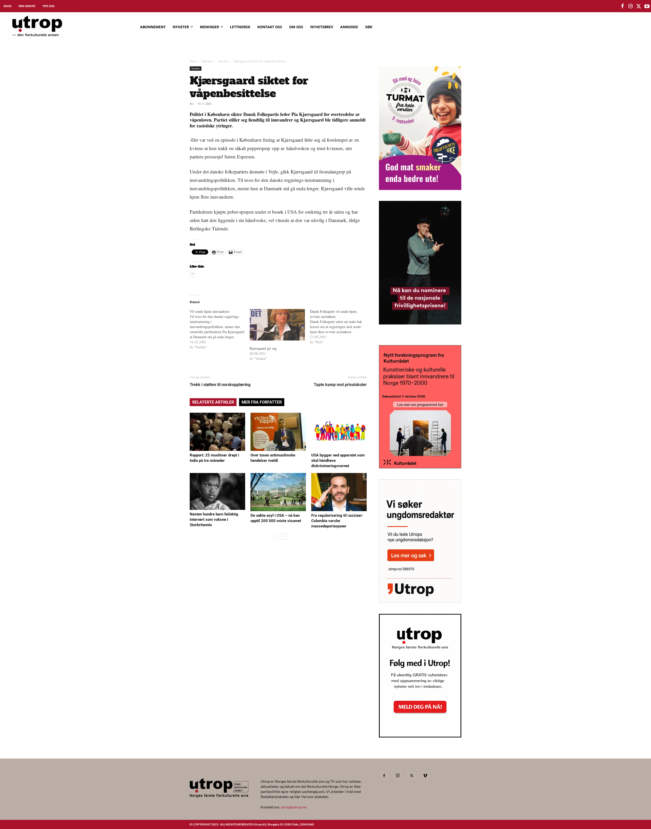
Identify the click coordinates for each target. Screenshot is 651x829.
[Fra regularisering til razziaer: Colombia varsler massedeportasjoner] (339, 492)
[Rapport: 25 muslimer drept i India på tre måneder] (217, 432)
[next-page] (284, 536)
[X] (411, 776)
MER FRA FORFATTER (262, 402)
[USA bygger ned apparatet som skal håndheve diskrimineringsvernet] (339, 432)
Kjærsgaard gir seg (263, 348)
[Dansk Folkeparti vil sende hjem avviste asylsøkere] (340, 327)
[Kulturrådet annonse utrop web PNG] (420, 466)
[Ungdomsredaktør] (420, 601)
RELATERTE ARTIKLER (213, 402)
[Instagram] (398, 776)
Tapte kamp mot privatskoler (340, 384)
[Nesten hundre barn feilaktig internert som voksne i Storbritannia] (217, 491)
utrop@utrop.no (294, 807)
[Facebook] (384, 776)
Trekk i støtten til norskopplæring (220, 384)
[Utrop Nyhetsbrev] (420, 736)
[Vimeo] (425, 776)
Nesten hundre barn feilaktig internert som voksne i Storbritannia (214, 519)
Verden (223, 61)
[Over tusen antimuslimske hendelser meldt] (278, 432)
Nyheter (208, 61)
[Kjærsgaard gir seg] (277, 325)
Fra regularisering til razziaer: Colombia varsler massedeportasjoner (337, 520)
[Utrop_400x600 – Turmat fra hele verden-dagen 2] (420, 188)
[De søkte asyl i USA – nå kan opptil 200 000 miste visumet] (278, 492)
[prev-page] (276, 536)
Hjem (193, 61)
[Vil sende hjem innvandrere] (220, 329)
